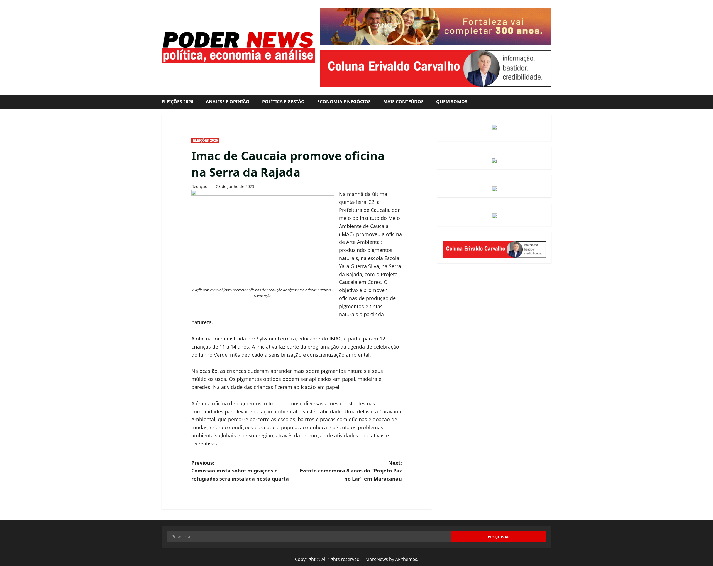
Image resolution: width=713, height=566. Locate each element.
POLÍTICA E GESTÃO (283, 102)
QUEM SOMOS (451, 102)
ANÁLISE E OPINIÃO (228, 102)
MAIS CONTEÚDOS (403, 102)
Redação (199, 186)
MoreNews (376, 559)
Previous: (240, 470)
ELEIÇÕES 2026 (177, 102)
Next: (350, 470)
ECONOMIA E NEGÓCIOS (344, 102)
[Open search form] (549, 101)
